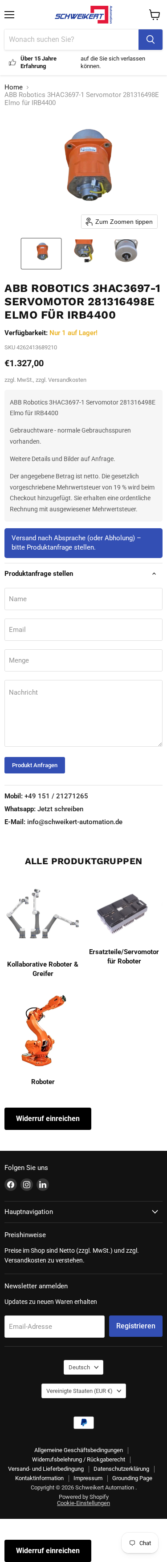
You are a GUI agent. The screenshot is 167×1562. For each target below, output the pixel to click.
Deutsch (79, 1367)
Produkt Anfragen (34, 765)
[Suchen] (150, 39)
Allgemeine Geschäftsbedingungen (78, 1450)
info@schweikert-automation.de (63, 822)
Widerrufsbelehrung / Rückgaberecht (78, 1459)
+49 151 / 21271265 (46, 796)
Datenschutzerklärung (121, 1468)
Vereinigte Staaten (79, 1391)
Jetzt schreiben (43, 809)
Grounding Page (132, 1478)
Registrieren (135, 1326)
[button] (41, 254)
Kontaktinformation (39, 1478)
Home (13, 87)
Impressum (87, 1478)
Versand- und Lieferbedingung (46, 1468)
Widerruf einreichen (48, 1118)
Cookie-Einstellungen (83, 1503)
